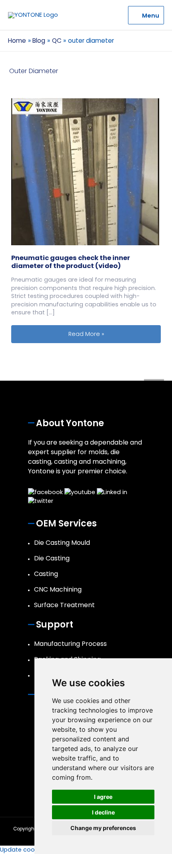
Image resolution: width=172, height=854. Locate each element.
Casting (46, 573)
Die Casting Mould (62, 542)
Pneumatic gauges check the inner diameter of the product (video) (70, 261)
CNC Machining (58, 589)
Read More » (114, 334)
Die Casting (52, 558)
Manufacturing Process (70, 643)
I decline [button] (103, 812)
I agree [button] (103, 796)
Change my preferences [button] (103, 827)
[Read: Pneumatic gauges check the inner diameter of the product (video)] (85, 171)
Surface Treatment (64, 605)
